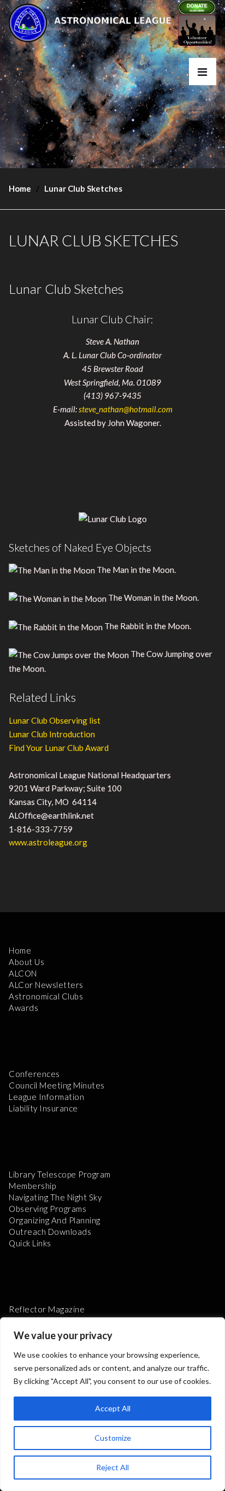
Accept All (113, 1408)
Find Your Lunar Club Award (59, 748)
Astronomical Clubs (46, 996)
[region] (112, 1404)
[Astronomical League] (28, 22)
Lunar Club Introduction (52, 734)
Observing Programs (47, 1209)
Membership (32, 1186)
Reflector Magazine (47, 1309)
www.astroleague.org (48, 842)
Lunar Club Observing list (54, 720)
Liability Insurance (43, 1108)
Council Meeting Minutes (57, 1085)
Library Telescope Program (60, 1174)
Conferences (34, 1074)
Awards (23, 1008)
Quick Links (30, 1243)
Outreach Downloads (50, 1231)
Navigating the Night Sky (55, 1197)
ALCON (23, 973)
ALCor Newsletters (46, 985)
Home (20, 188)
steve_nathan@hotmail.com (126, 409)
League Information (46, 1097)
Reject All (112, 1467)
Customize (112, 1437)
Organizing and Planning (54, 1220)
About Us (26, 962)
